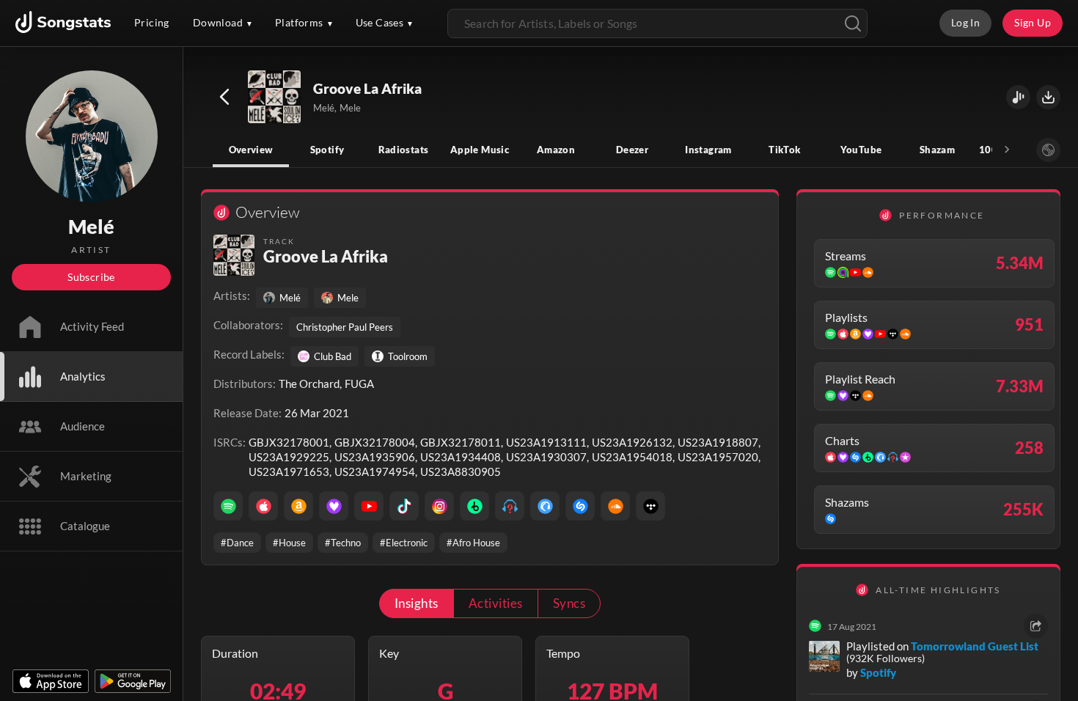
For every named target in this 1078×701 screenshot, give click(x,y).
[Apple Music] (263, 506)
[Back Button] (224, 96)
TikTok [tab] (784, 149)
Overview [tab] (251, 149)
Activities (496, 603)
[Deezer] (333, 506)
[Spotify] (228, 506)
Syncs (569, 603)
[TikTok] (404, 506)
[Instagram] (439, 506)
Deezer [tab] (632, 149)
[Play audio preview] (275, 97)
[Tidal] (650, 506)
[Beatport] (474, 506)
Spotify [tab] (327, 149)
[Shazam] (580, 506)
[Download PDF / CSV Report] (1048, 97)
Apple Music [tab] (479, 149)
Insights (417, 603)
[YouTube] (369, 506)
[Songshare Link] (1018, 97)
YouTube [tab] (861, 149)
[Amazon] (298, 506)
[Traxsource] (545, 506)
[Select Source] (1048, 150)
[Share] (1036, 626)
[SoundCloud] (615, 506)
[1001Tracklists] (509, 506)
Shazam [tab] (937, 149)
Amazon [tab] (556, 149)
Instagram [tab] (708, 149)
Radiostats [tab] (403, 149)
